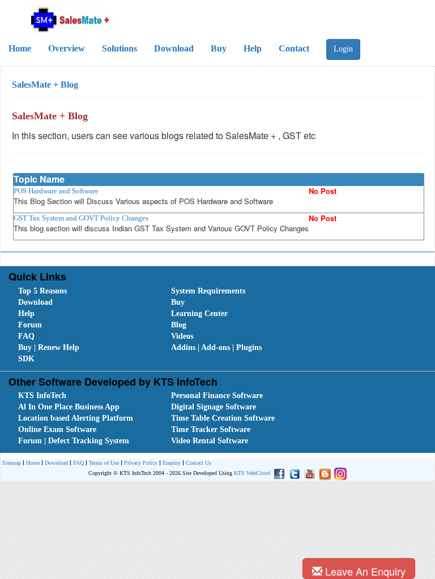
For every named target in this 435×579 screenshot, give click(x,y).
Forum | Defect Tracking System (73, 441)
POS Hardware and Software (56, 191)
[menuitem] (82, 291)
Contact (294, 48)
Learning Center (199, 313)
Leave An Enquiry (364, 571)
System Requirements (208, 291)
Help (253, 48)
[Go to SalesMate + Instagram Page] (339, 473)
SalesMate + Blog (45, 84)
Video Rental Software (209, 441)
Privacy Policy (140, 463)
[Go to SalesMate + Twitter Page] (293, 473)
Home (19, 48)
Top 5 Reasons (42, 291)
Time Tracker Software (210, 429)
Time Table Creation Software (223, 418)
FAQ (26, 336)
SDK (26, 359)
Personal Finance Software (217, 395)
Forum (30, 325)
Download (174, 48)
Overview (66, 48)
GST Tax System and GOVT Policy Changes (81, 218)
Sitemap (11, 463)
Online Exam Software (57, 429)
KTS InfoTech (42, 395)
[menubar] (220, 325)
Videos (182, 336)
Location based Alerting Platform (75, 418)
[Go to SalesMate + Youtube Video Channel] (308, 473)
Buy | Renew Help (48, 347)
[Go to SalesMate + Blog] (323, 473)
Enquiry (172, 463)
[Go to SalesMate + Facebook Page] (277, 473)
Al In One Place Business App (69, 407)
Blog (178, 325)
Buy (219, 48)
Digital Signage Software (213, 407)
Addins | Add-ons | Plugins (216, 347)
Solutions (119, 48)
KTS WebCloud (252, 473)
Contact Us (198, 463)
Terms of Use (104, 463)
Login (343, 49)
